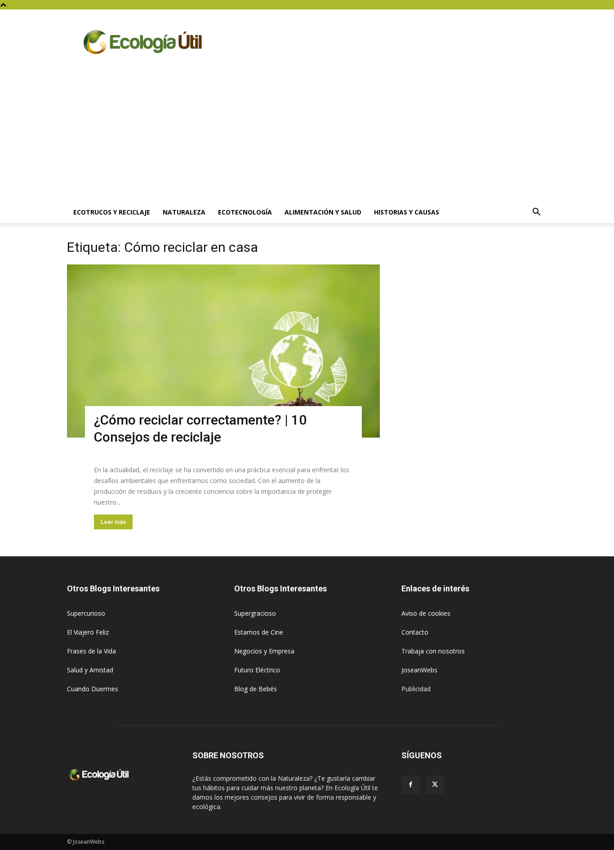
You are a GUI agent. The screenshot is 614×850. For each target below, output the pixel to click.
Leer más (113, 522)
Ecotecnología (245, 212)
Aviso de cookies (425, 613)
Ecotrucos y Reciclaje (111, 212)
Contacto (414, 632)
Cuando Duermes (92, 688)
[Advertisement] (307, 134)
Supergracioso (255, 613)
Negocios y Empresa (264, 651)
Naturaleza (184, 212)
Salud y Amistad (90, 670)
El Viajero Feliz (88, 632)
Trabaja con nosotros (433, 651)
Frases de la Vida (91, 651)
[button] (536, 213)
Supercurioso (86, 613)
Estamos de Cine (258, 632)
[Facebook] (410, 785)
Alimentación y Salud (323, 212)
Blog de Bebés (255, 688)
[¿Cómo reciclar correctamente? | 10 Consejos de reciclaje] (223, 351)
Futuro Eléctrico (257, 670)
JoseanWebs (419, 670)
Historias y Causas (406, 212)
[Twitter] (435, 785)
